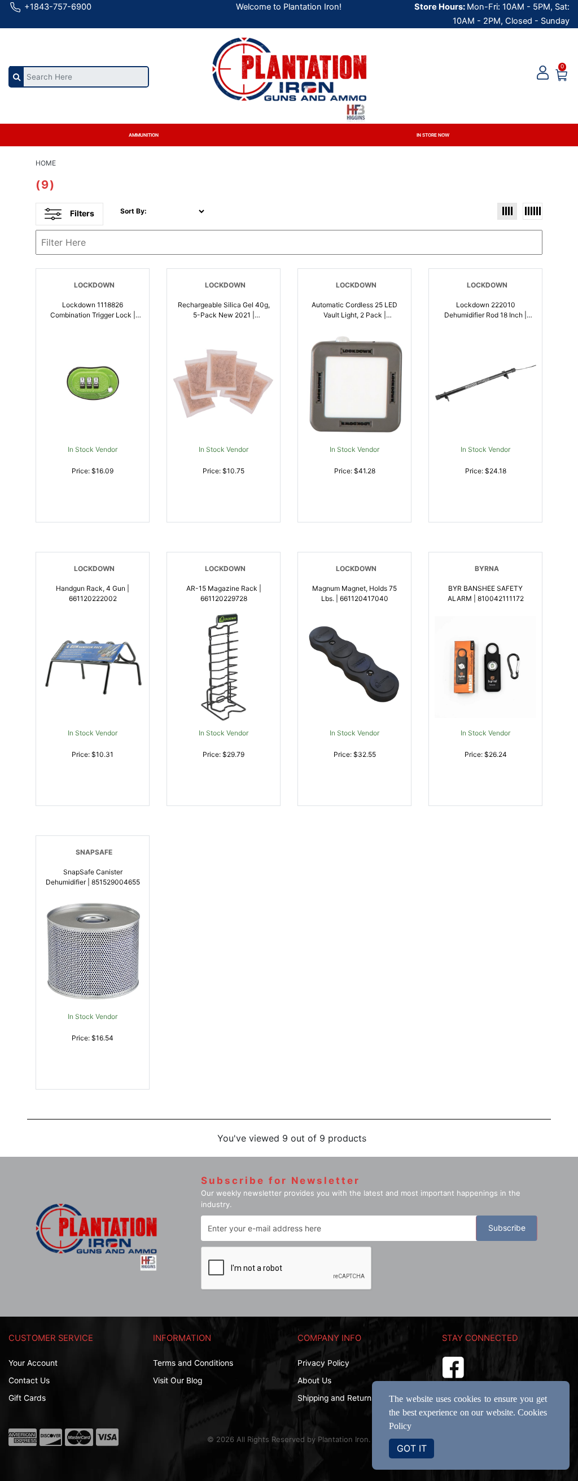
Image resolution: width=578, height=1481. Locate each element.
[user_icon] (543, 73)
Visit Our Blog (177, 1380)
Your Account (33, 1362)
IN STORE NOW (433, 135)
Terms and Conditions (193, 1362)
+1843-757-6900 (56, 7)
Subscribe (507, 1227)
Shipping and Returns (336, 1397)
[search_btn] (17, 76)
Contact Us (29, 1380)
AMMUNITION (144, 135)
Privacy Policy (323, 1362)
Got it (412, 1448)
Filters (82, 213)
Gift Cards (27, 1397)
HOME (46, 163)
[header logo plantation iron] (289, 71)
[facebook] (453, 1365)
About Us (314, 1380)
